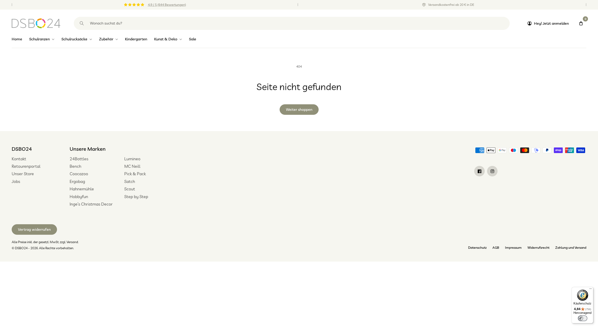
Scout (129, 189)
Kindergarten (136, 39)
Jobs (16, 181)
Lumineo (132, 158)
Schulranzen (39, 39)
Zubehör (106, 39)
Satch (129, 181)
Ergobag (77, 181)
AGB (495, 247)
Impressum (513, 247)
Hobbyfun (79, 196)
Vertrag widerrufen (34, 229)
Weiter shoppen (299, 109)
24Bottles (79, 158)
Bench (75, 166)
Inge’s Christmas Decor (91, 204)
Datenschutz (477, 247)
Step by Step (136, 196)
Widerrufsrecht (538, 247)
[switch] (582, 318)
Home (17, 39)
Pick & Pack (135, 173)
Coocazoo (79, 173)
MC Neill (132, 166)
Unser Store (23, 173)
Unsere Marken (88, 149)
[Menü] (590, 290)
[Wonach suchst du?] (82, 23)
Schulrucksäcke (74, 39)
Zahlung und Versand (570, 247)
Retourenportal (26, 166)
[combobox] (292, 23)
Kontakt (19, 158)
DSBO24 (22, 149)
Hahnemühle (82, 189)
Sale (192, 39)
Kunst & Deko (165, 39)
